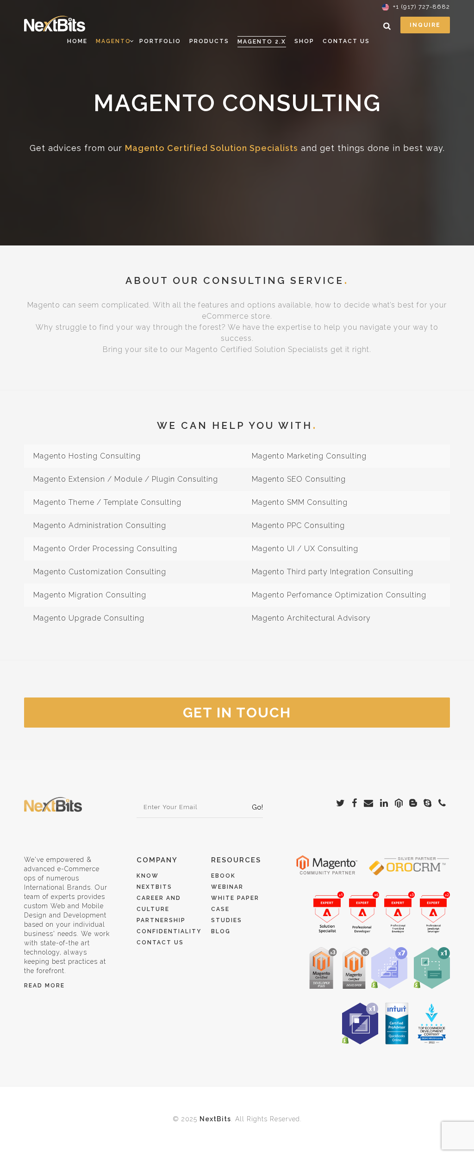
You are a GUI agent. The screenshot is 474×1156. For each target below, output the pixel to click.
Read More (44, 985)
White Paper (235, 898)
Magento (113, 41)
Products (209, 41)
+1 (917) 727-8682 (421, 6)
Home (77, 41)
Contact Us (346, 41)
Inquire (425, 25)
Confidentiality (169, 931)
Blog (221, 931)
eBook (223, 876)
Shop (304, 41)
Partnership (161, 920)
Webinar (227, 887)
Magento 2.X (261, 41)
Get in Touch (237, 712)
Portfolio (160, 41)
